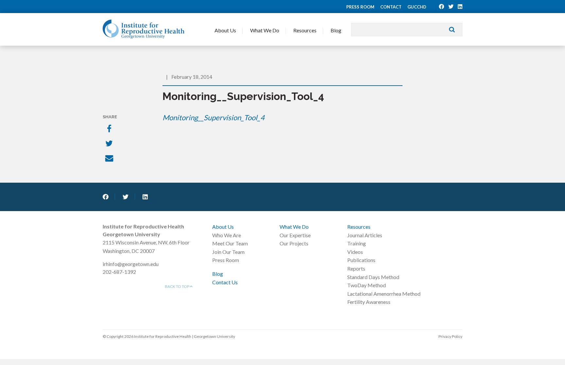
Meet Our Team (230, 243)
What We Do (264, 30)
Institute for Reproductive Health (143, 29)
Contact (391, 6)
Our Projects (294, 243)
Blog (336, 30)
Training (356, 243)
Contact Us (225, 282)
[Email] (110, 159)
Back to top (177, 286)
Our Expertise (295, 235)
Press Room (360, 6)
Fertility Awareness (368, 302)
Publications (361, 260)
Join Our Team (228, 252)
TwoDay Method (366, 285)
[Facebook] (110, 129)
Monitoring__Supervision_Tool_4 (214, 117)
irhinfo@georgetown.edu (131, 264)
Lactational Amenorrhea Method (383, 293)
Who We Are (226, 235)
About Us (225, 30)
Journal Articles (364, 235)
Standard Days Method (373, 277)
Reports (356, 268)
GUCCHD (416, 6)
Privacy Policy (450, 336)
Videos (355, 252)
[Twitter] (110, 144)
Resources (305, 30)
